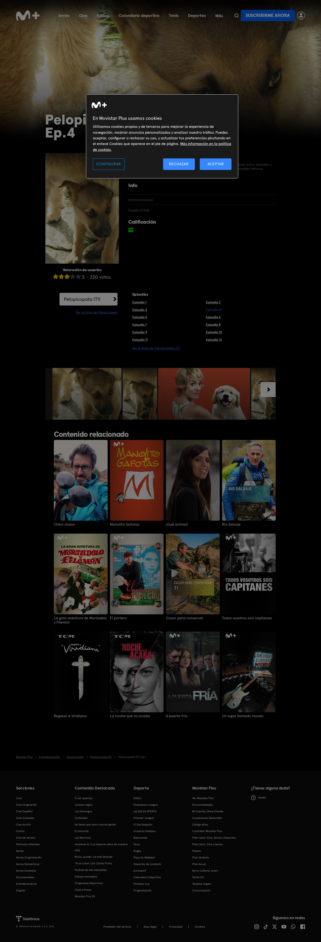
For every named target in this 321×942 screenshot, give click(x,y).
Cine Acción (23, 824)
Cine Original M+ (26, 804)
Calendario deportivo (139, 15)
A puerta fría (177, 716)
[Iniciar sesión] (301, 16)
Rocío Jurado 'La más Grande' (94, 856)
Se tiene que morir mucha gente (95, 824)
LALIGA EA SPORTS (145, 811)
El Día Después (142, 824)
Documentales (25, 877)
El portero (118, 618)
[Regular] (67, 276)
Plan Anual (199, 864)
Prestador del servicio (117, 926)
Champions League (145, 804)
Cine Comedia (25, 818)
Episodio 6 (213, 317)
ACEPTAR (215, 164)
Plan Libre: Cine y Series (207, 844)
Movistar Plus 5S (85, 896)
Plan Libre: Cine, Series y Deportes (214, 837)
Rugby (137, 851)
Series (64, 15)
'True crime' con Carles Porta (93, 863)
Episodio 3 (139, 310)
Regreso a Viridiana (70, 716)
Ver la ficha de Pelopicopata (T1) (156, 348)
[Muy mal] (55, 276)
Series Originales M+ (29, 857)
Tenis (174, 15)
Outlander (81, 818)
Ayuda (262, 797)
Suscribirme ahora (268, 15)
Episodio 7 (139, 324)
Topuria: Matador (144, 857)
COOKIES (200, 926)
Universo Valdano (144, 831)
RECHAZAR (179, 164)
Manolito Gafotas (125, 524)
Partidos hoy (141, 884)
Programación (142, 890)
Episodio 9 (139, 332)
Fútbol (103, 15)
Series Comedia (26, 870)
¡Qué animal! (177, 524)
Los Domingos (83, 811)
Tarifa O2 (198, 877)
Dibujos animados (86, 876)
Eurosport (139, 870)
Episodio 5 (139, 317)
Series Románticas (27, 864)
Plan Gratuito (200, 857)
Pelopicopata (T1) (82, 299)
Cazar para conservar (184, 618)
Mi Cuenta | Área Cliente (207, 811)
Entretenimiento (26, 884)
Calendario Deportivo (147, 877)
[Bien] (72, 276)
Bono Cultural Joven (205, 870)
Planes (196, 851)
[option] (87, 394)
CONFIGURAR (108, 164)
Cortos (20, 831)
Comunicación (201, 890)
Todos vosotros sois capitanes (247, 618)
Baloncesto (140, 837)
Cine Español (24, 811)
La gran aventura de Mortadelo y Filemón (80, 620)
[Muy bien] (78, 276)
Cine (83, 15)
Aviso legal (150, 926)
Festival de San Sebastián (91, 870)
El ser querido (84, 798)
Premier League (143, 818)
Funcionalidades (202, 804)
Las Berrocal (83, 837)
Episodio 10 (214, 332)
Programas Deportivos (89, 883)
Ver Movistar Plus (203, 798)
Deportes (197, 15)
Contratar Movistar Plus (207, 831)
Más (219, 15)
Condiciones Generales (207, 818)
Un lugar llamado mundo (242, 716)
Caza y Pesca (83, 889)
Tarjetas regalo (201, 884)
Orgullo (20, 890)
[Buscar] (237, 15)
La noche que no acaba (130, 716)
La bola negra (83, 804)
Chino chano (64, 524)
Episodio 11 (140, 340)
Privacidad (175, 926)
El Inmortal (82, 831)
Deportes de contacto (147, 864)
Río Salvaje (231, 524)
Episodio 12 (214, 340)
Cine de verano (25, 837)
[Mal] (61, 276)
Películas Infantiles (28, 844)
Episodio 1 (139, 302)
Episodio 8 (213, 324)
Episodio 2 (213, 302)
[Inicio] (27, 15)
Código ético (200, 824)
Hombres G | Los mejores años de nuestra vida (101, 847)
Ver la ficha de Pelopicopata (96, 312)
